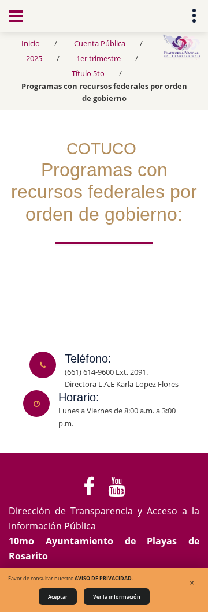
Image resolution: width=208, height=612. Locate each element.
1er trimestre (98, 58)
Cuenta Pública (99, 43)
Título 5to (88, 73)
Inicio (30, 43)
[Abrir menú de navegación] (15, 16)
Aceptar (58, 596)
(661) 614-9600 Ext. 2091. (106, 372)
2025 (34, 58)
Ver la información (116, 596)
